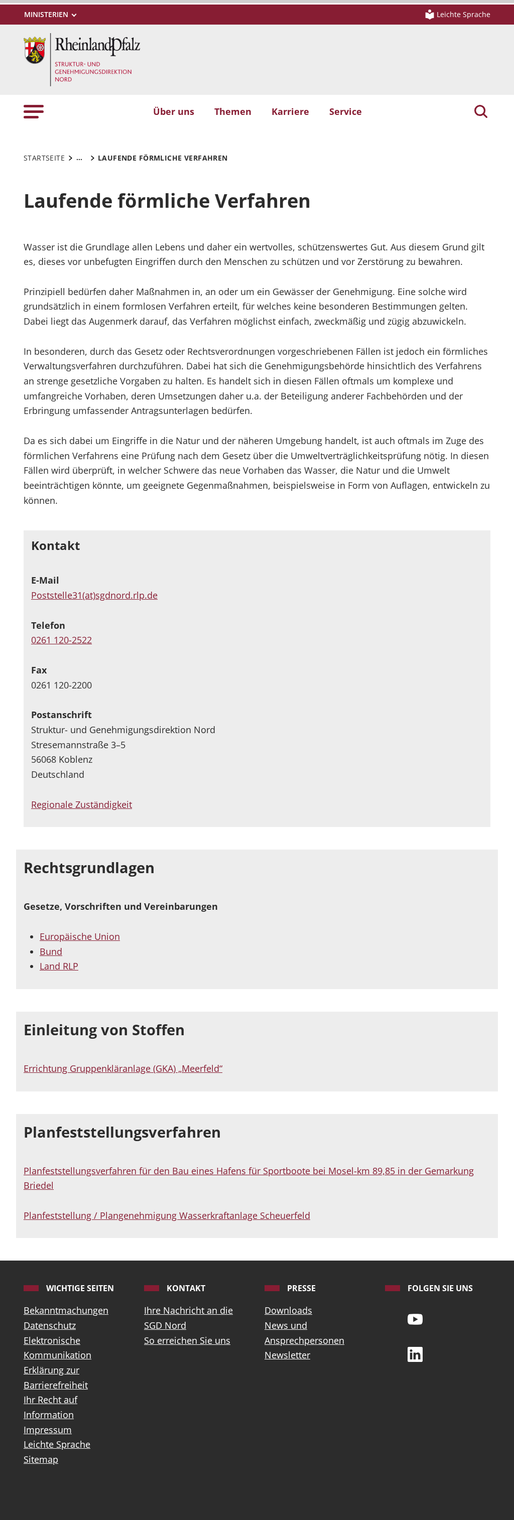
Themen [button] (232, 111)
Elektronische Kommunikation (57, 1347)
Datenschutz (50, 1325)
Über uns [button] (173, 111)
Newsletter (287, 1355)
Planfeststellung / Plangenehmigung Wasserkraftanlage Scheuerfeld (167, 1215)
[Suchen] (480, 112)
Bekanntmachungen (66, 1310)
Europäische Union (80, 936)
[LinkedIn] (415, 1353)
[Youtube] (415, 1318)
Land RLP (59, 966)
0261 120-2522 (61, 640)
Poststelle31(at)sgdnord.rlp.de (94, 595)
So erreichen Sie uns (187, 1340)
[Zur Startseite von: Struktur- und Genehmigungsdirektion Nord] (82, 59)
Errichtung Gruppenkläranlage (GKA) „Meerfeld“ (123, 1068)
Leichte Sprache (57, 1444)
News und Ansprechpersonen (304, 1332)
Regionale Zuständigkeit (81, 804)
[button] (34, 111)
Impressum (48, 1430)
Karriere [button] (290, 111)
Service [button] (345, 111)
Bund (51, 951)
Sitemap (41, 1459)
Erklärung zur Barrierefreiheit (56, 1377)
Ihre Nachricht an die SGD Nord (188, 1317)
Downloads (288, 1310)
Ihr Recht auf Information (50, 1407)
